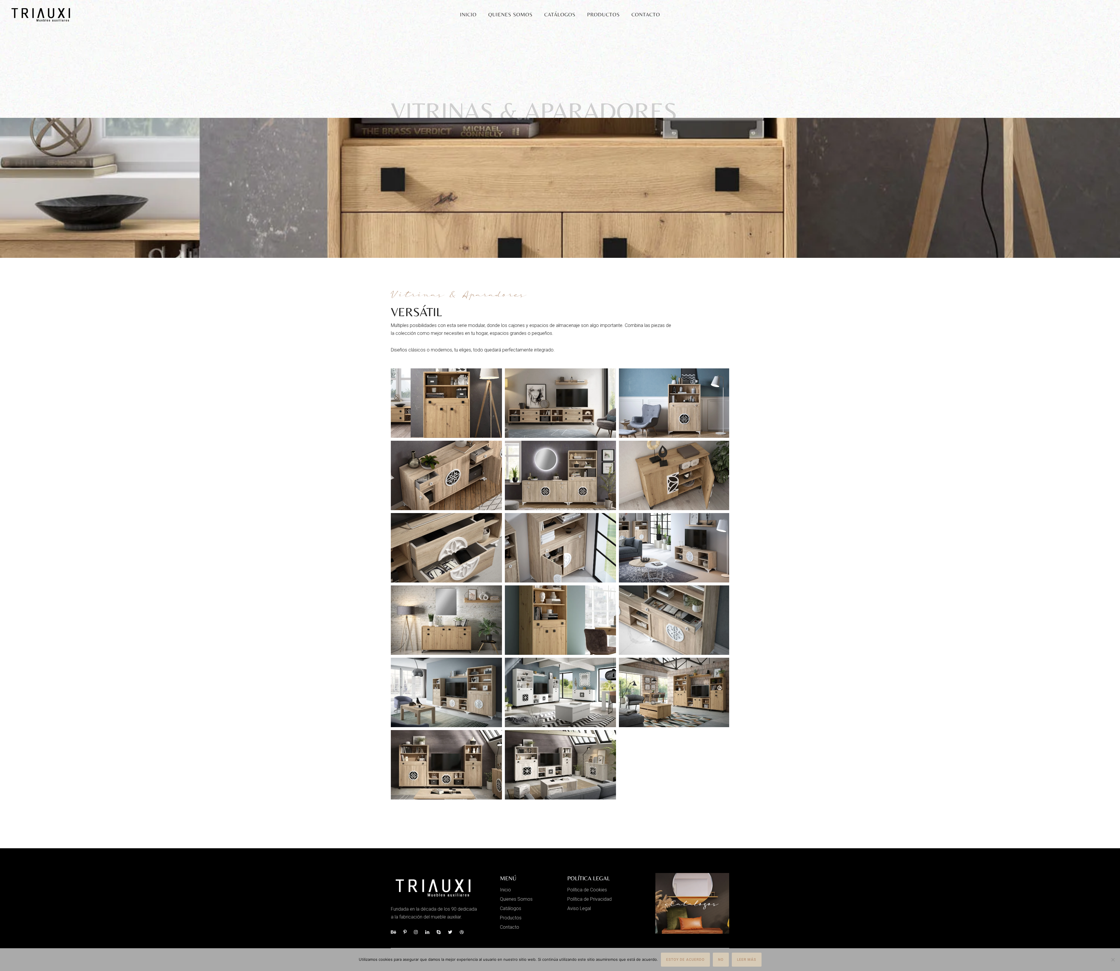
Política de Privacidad (589, 899)
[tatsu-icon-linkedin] (428, 932)
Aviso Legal (579, 908)
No (721, 960)
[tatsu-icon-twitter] (451, 932)
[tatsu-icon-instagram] (417, 932)
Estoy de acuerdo (685, 960)
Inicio (468, 14)
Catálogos (559, 14)
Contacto (645, 14)
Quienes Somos (510, 14)
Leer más (746, 960)
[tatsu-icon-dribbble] (462, 932)
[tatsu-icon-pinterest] (406, 932)
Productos (603, 14)
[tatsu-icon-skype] (440, 932)
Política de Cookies (587, 890)
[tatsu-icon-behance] (395, 932)
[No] (1113, 960)
